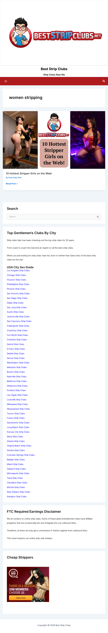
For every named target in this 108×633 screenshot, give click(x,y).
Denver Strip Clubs (16, 358)
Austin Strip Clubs (15, 312)
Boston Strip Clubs (16, 372)
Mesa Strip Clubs (15, 436)
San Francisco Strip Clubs (19, 321)
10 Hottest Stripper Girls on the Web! (29, 173)
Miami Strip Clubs (15, 464)
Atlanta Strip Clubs (16, 441)
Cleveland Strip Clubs (17, 482)
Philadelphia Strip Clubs (18, 284)
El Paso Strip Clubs (16, 349)
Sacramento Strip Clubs (18, 422)
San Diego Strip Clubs (17, 298)
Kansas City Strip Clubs (18, 432)
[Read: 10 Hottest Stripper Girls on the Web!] (54, 140)
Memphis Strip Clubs (17, 367)
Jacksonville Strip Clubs (18, 316)
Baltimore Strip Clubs (17, 381)
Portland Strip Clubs (16, 390)
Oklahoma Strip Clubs (17, 386)
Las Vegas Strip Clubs (17, 395)
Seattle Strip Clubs (15, 353)
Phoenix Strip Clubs (16, 289)
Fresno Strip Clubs (16, 418)
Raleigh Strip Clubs (16, 459)
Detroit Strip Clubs (15, 344)
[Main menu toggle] (6, 81)
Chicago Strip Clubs (16, 275)
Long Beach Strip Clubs (18, 427)
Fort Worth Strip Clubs (17, 335)
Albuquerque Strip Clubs (18, 409)
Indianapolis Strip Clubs (18, 326)
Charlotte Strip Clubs (17, 339)
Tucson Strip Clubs (16, 413)
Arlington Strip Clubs (17, 496)
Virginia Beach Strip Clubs (19, 445)
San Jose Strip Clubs (17, 307)
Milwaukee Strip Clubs (17, 404)
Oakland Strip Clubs (16, 469)
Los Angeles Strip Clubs (18, 270)
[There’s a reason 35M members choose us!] (28, 584)
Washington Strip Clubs (18, 362)
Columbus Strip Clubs (17, 330)
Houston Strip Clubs (16, 279)
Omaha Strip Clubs (16, 450)
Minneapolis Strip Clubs (18, 473)
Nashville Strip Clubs (16, 376)
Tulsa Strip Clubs (15, 478)
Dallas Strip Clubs (15, 303)
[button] (104, 81)
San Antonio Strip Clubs (18, 293)
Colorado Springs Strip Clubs (21, 455)
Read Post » (12, 183)
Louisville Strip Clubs (16, 399)
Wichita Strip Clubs (16, 487)
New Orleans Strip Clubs (18, 492)
